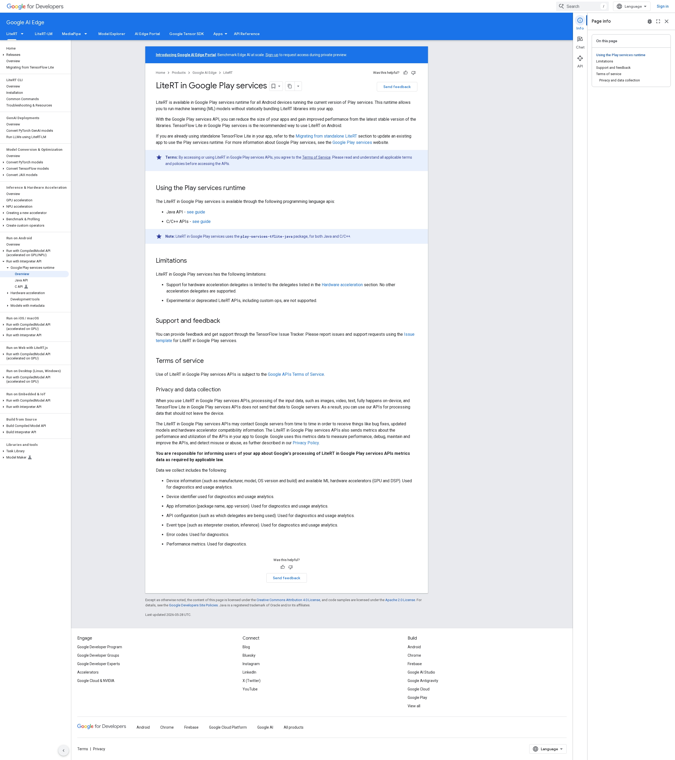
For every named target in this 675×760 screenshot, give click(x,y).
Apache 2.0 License (400, 600)
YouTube (250, 689)
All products (293, 727)
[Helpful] (405, 73)
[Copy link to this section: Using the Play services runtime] (250, 188)
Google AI (265, 727)
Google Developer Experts (98, 664)
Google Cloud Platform (228, 727)
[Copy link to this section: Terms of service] (209, 361)
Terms (82, 749)
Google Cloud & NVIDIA (95, 681)
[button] (34, 55)
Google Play (417, 697)
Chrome (414, 655)
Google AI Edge (25, 22)
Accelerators (88, 672)
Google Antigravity (423, 681)
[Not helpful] (413, 73)
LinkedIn (249, 672)
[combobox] (582, 6)
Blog (246, 647)
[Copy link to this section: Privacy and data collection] (226, 390)
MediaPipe (71, 33)
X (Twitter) (252, 681)
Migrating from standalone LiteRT (326, 136)
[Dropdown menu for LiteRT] (23, 33)
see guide (196, 212)
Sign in (663, 6)
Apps (218, 33)
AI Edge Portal (147, 33)
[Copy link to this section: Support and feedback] (225, 321)
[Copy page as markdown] (290, 86)
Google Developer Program (99, 647)
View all (414, 706)
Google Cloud (419, 689)
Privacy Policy (306, 442)
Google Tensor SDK (186, 33)
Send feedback (397, 86)
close (666, 21)
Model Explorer (111, 33)
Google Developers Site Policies (193, 605)
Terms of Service (316, 157)
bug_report (650, 21)
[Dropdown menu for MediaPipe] (87, 33)
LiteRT (11, 33)
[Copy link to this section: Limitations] (192, 261)
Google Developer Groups (98, 655)
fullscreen (658, 21)
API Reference (247, 33)
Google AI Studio (421, 672)
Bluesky (249, 655)
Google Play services (352, 142)
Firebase (415, 664)
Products (179, 73)
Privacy (99, 749)
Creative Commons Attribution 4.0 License (288, 600)
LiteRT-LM (43, 33)
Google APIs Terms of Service (296, 374)
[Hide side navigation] (63, 750)
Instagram (251, 664)
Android (414, 647)
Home (160, 73)
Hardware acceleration (342, 284)
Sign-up (272, 55)
